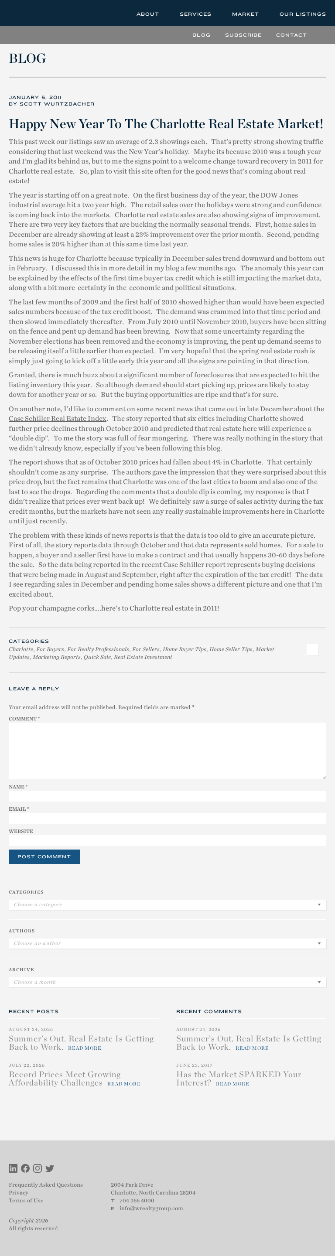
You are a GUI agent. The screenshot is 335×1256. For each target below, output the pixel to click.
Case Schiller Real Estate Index (57, 419)
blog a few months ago (200, 268)
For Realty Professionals (98, 649)
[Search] (320, 35)
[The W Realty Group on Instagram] (37, 1169)
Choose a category (38, 904)
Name (18, 787)
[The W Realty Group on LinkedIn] (13, 1169)
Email (19, 809)
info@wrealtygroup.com (151, 1208)
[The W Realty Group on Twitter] (49, 1169)
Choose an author (37, 943)
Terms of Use (26, 1200)
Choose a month (35, 982)
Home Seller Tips (231, 649)
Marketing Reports (57, 657)
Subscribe (243, 35)
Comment (24, 719)
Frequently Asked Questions (46, 1184)
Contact (291, 35)
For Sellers (146, 649)
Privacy (18, 1192)
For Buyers (50, 649)
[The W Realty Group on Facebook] (25, 1169)
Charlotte (21, 649)
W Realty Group (40, 13)
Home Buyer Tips (184, 649)
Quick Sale (97, 657)
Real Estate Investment (143, 657)
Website (21, 831)
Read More (85, 1048)
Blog (201, 35)
